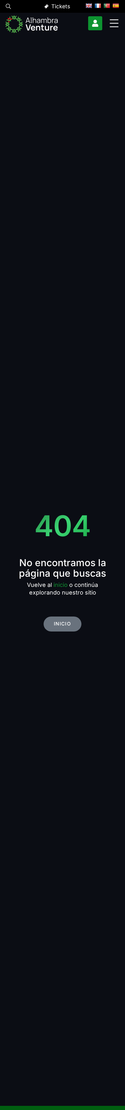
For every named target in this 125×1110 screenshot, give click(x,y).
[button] (8, 7)
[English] (89, 5)
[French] (98, 5)
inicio (61, 584)
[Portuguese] (107, 5)
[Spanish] (116, 5)
